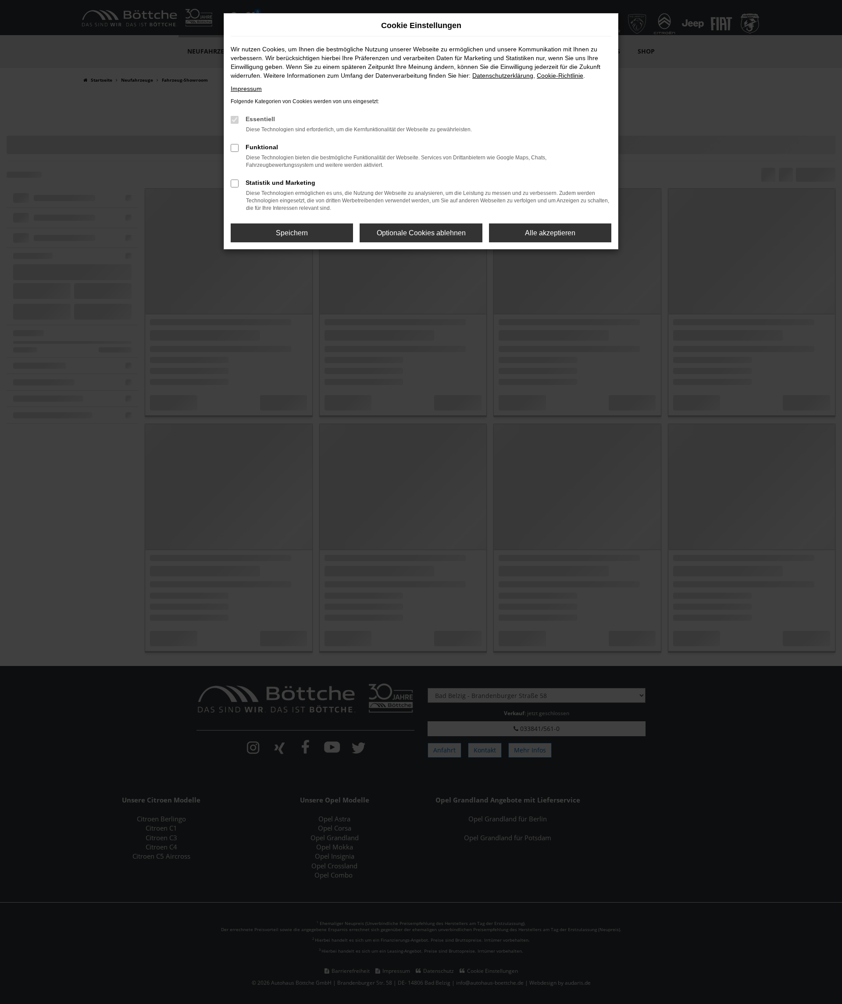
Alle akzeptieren (550, 233)
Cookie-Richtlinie (560, 75)
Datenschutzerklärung (502, 75)
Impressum (246, 88)
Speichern (292, 233)
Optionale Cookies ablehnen (421, 233)
